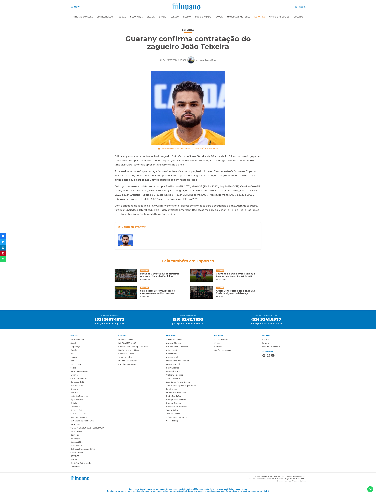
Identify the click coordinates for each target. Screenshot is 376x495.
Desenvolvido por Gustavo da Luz (291, 481)
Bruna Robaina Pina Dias (177, 347)
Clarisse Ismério (173, 357)
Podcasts (218, 347)
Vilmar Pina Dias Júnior (176, 417)
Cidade (151, 17)
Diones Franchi (173, 364)
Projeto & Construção (127, 361)
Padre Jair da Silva (174, 396)
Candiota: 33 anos (126, 354)
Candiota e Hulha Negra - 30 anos (133, 347)
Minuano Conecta (83, 17)
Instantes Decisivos (79, 396)
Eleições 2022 (76, 407)
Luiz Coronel (171, 389)
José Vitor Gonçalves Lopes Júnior (181, 385)
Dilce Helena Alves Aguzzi (177, 361)
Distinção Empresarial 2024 (82, 449)
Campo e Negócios (279, 17)
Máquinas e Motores (238, 17)
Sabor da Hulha (125, 357)
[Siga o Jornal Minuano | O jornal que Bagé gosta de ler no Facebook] (264, 356)
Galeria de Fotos (221, 339)
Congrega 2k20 (77, 382)
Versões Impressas (222, 350)
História (265, 339)
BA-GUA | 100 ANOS (127, 343)
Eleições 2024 (76, 442)
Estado (175, 17)
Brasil (162, 17)
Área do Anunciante (271, 347)
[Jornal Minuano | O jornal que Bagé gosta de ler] (188, 6)
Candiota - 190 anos (127, 364)
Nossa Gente (76, 445)
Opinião (73, 403)
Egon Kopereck (173, 368)
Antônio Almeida (173, 343)
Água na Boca (76, 400)
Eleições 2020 (76, 385)
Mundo (73, 460)
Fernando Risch (173, 371)
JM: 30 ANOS (76, 431)
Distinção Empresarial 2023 (82, 421)
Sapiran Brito (172, 410)
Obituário (74, 435)
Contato (265, 343)
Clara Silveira (171, 354)
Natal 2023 (75, 424)
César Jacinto (172, 350)
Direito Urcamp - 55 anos (129, 350)
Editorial (74, 392)
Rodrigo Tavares (173, 403)
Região (187, 17)
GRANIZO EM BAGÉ (79, 414)
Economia (75, 467)
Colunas (298, 17)
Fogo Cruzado (203, 17)
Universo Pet (76, 410)
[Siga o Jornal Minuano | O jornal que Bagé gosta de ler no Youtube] (273, 356)
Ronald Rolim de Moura (176, 407)
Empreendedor (105, 17)
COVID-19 (74, 456)
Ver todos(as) (172, 421)
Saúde (219, 17)
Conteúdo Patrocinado (80, 463)
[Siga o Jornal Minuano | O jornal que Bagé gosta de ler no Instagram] (268, 356)
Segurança (136, 17)
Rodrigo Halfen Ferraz (176, 400)
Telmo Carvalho (173, 414)
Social (122, 17)
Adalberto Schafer (174, 339)
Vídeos (217, 343)
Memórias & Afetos (78, 417)
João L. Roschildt (173, 378)
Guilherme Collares (174, 375)
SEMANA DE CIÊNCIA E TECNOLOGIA (87, 428)
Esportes (259, 17)
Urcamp (74, 389)
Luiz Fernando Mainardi (176, 392)
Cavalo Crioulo (76, 452)
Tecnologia (75, 438)
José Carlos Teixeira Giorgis (178, 382)
